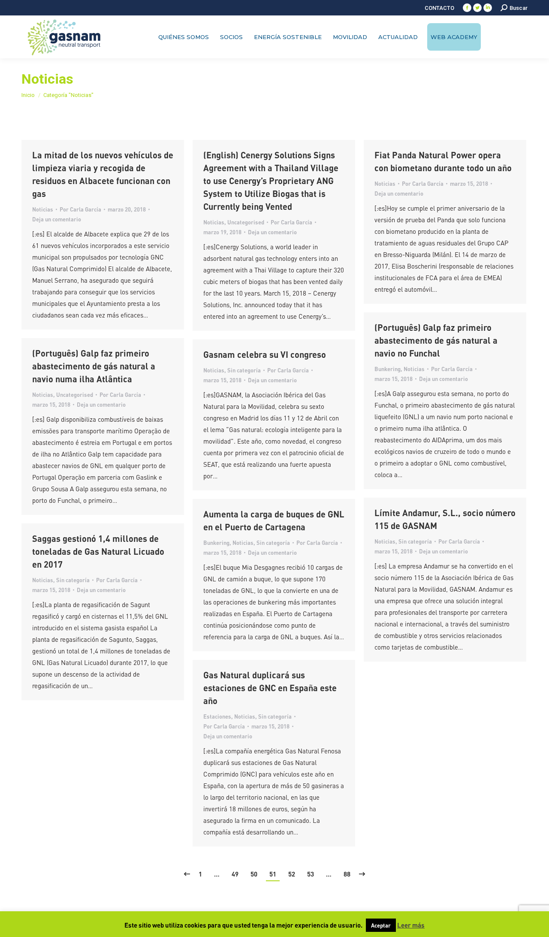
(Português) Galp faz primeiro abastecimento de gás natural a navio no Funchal (436, 340)
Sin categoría (244, 370)
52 (291, 874)
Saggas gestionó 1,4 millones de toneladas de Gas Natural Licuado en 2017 (98, 551)
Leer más (411, 925)
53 (310, 874)
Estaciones (217, 716)
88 (347, 874)
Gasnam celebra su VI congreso (264, 354)
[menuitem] (439, 8)
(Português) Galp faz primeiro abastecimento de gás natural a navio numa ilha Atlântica (93, 366)
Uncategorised (245, 222)
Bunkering (387, 368)
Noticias (42, 209)
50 (253, 874)
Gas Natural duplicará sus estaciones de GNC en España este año (270, 687)
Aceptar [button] (381, 925)
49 (235, 874)
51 (272, 874)
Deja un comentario (56, 219)
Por (80, 209)
